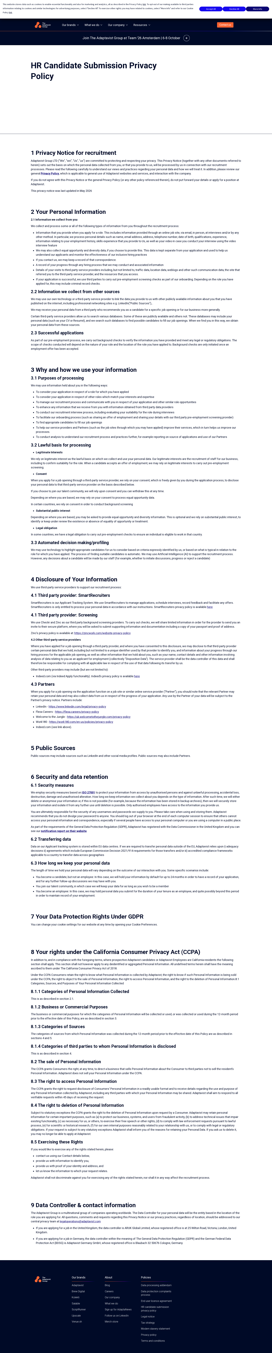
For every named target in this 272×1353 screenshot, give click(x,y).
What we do (92, 25)
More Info (257, 9)
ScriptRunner (79, 1309)
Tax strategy (148, 1322)
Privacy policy (148, 1334)
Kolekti (75, 1297)
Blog (107, 1285)
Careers (109, 1291)
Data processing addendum (156, 1285)
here (210, 607)
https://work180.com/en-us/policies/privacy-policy (81, 721)
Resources (140, 25)
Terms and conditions (153, 1340)
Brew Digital (78, 1291)
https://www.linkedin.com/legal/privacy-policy (77, 706)
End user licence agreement (156, 1301)
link (144, 4)
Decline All (234, 9)
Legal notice (148, 1316)
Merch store (111, 1321)
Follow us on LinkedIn (117, 1315)
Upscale (76, 1315)
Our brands (69, 25)
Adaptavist (78, 1285)
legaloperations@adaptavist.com (80, 1221)
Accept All (211, 9)
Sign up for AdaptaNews (118, 1309)
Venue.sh (77, 1321)
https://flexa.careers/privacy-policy (77, 711)
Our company (116, 25)
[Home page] (42, 25)
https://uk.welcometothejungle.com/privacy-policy (98, 716)
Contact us (225, 24)
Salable (76, 1303)
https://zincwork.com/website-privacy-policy (102, 633)
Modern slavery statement (155, 1328)
